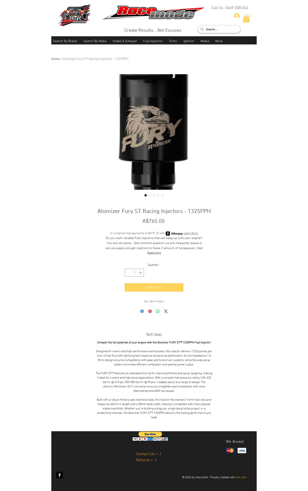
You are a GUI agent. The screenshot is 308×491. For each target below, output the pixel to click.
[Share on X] (165, 311)
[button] (65, 41)
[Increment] (140, 272)
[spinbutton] (134, 272)
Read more (154, 253)
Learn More (191, 233)
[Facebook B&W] (59, 475)
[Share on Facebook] (142, 311)
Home (55, 59)
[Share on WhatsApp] (157, 311)
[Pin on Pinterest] (150, 311)
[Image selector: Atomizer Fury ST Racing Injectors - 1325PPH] (146, 195)
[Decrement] (128, 272)
